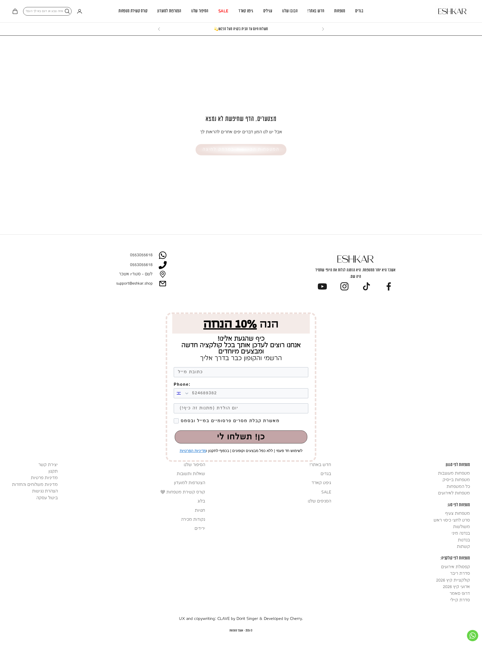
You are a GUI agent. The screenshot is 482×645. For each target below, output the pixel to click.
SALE (223, 11)
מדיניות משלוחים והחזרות (35, 485)
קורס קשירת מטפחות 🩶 (182, 492)
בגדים (359, 11)
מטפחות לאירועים (454, 493)
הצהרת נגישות (45, 491)
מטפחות (339, 11)
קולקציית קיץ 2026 (453, 580)
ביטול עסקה (47, 498)
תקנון (53, 471)
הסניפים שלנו (319, 501)
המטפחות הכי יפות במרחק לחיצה (241, 150)
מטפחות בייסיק (456, 480)
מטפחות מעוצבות (454, 473)
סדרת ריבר (460, 573)
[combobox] (182, 393)
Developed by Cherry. (283, 619)
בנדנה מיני (461, 533)
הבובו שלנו (289, 11)
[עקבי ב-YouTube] (322, 286)
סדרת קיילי (460, 600)
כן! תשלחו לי (241, 437)
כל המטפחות (458, 487)
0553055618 (141, 255)
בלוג (201, 501)
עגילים (267, 11)
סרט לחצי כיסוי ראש (452, 520)
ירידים (200, 529)
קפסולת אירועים (455, 567)
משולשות (461, 527)
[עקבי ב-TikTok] (367, 286)
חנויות (200, 510)
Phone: (182, 384)
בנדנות (464, 540)
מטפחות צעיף (457, 513)
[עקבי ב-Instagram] (344, 286)
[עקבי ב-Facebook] (389, 286)
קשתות (463, 547)
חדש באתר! (316, 11)
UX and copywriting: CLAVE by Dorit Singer (218, 619)
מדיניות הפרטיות (193, 450)
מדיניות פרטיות (44, 478)
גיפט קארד (245, 11)
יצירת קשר (48, 465)
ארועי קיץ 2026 (456, 587)
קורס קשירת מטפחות (132, 11)
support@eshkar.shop (134, 284)
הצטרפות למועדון (169, 11)
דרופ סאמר (460, 594)
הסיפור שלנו (199, 11)
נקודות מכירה (193, 520)
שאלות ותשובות (191, 474)
